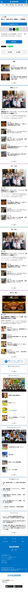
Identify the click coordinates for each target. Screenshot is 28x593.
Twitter (15, 550)
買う (16, 4)
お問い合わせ (4, 560)
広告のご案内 (4, 562)
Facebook (12, 550)
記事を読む (14, 41)
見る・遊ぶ (12, 4)
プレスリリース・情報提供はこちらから (9, 557)
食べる (7, 4)
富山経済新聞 (14, 2)
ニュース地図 (3, 16)
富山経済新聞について (6, 555)
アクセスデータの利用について (7, 558)
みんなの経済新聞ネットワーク (14, 576)
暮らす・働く (20, 4)
